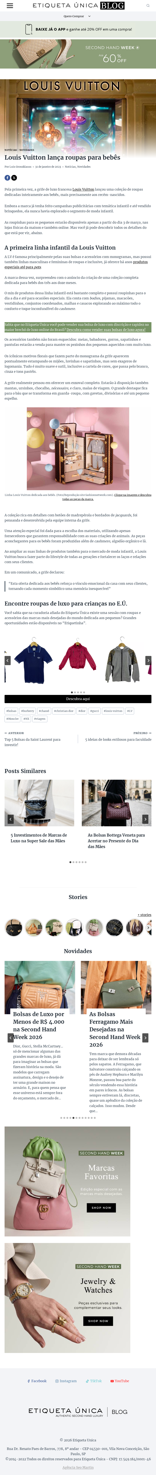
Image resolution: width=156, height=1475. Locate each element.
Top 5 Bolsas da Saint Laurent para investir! (32, 739)
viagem (39, 719)
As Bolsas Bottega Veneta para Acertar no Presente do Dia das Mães (116, 841)
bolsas (11, 711)
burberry (27, 711)
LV (129, 711)
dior (81, 711)
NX (26, 719)
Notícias (11, 150)
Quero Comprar (74, 16)
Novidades (26, 150)
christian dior (63, 711)
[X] (14, 178)
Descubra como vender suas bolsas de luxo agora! (106, 330)
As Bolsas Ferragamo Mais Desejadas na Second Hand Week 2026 (114, 1029)
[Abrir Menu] (10, 6)
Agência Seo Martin (78, 1467)
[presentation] (39, 803)
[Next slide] (148, 660)
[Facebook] (7, 178)
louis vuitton (113, 711)
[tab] (72, 692)
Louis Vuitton (83, 189)
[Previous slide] (11, 1037)
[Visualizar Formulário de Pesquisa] (148, 5)
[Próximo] (145, 819)
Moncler (12, 719)
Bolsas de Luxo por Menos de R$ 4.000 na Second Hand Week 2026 (38, 1026)
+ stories (144, 915)
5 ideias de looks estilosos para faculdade (118, 737)
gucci (94, 711)
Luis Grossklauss (20, 166)
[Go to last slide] (8, 660)
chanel (44, 711)
